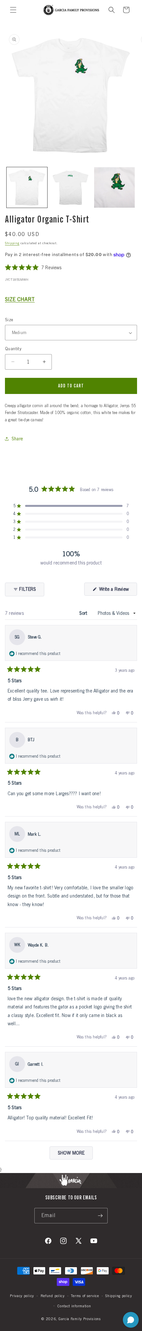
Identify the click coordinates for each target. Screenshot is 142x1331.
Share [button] (17, 438)
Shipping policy (118, 1295)
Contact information (74, 1306)
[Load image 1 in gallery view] (27, 187)
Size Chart (20, 299)
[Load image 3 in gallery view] (114, 187)
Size (9, 319)
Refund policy (53, 1295)
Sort (84, 613)
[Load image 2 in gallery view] (71, 187)
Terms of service (85, 1295)
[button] (13, 10)
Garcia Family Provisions (79, 1319)
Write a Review (117, 591)
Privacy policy (22, 1295)
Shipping (12, 243)
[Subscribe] (100, 1215)
